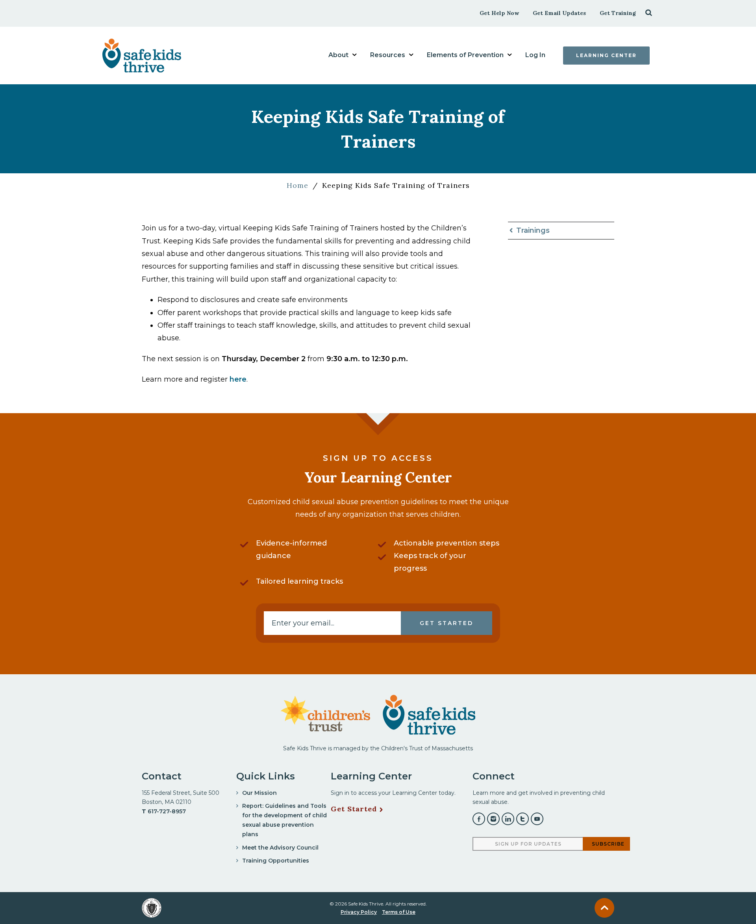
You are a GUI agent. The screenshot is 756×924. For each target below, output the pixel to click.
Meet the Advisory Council (280, 847)
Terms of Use (398, 912)
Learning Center (606, 55)
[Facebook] (478, 819)
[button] (649, 12)
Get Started (354, 809)
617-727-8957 (167, 811)
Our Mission (259, 792)
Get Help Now (499, 13)
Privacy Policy (359, 912)
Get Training (618, 13)
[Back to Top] (604, 908)
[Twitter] (522, 819)
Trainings (533, 230)
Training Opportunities (275, 860)
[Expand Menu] (354, 55)
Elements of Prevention (465, 55)
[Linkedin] (508, 819)
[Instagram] (493, 819)
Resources (387, 55)
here (238, 379)
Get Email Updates (559, 13)
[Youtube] (537, 819)
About (338, 55)
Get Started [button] (446, 623)
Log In (535, 55)
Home (297, 185)
